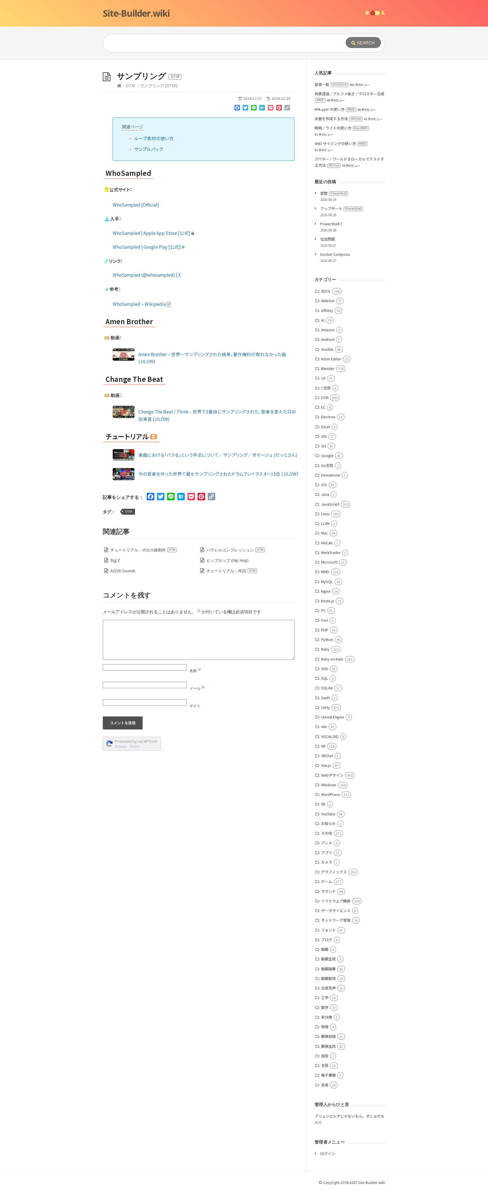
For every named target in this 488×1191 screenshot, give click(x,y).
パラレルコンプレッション (234, 550)
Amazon (328, 329)
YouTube (328, 814)
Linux (325, 513)
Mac (324, 533)
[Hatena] (262, 109)
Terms (134, 746)
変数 (333, 193)
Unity (325, 707)
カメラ (326, 862)
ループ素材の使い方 (154, 138)
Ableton (327, 300)
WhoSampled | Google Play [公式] (147, 247)
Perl (324, 620)
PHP (324, 630)
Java (325, 494)
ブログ (326, 939)
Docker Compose (335, 254)
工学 (324, 997)
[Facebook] (237, 109)
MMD (325, 571)
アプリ (326, 852)
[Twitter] (245, 109)
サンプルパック (148, 149)
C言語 (326, 388)
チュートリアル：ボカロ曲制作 (142, 550)
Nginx (325, 591)
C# (323, 378)
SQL (324, 678)
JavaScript (330, 504)
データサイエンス (335, 910)
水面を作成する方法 (338, 118)
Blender (327, 368)
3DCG (325, 291)
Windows (328, 784)
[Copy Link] (287, 109)
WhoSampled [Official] (136, 205)
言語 (324, 1065)
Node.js (327, 600)
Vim (324, 726)
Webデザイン (332, 775)
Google (327, 455)
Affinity (327, 310)
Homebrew (330, 475)
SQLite (327, 687)
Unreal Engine (332, 717)
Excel (325, 426)
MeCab (327, 542)
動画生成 (328, 959)
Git (323, 446)
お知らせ (328, 823)
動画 (324, 949)
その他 (326, 833)
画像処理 (328, 1036)
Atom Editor (331, 358)
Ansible (327, 349)
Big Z (115, 560)
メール (197, 688)
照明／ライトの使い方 (341, 128)
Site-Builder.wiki (136, 13)
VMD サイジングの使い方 (340, 143)
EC (323, 407)
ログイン (327, 1153)
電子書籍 (328, 1075)
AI (322, 320)
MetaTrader (331, 552)
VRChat (327, 755)
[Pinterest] (279, 109)
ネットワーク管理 (335, 920)
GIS (324, 436)
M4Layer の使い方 (335, 109)
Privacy (121, 746)
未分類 (326, 1017)
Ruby (325, 649)
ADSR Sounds (123, 570)
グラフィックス (334, 871)
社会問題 (327, 239)
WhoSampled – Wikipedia (140, 304)
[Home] (119, 85)
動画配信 (328, 978)
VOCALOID (330, 736)
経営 (324, 1055)
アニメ (326, 842)
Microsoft (329, 562)
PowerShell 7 (331, 223)
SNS (324, 668)
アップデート (340, 208)
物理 (324, 1026)
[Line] (254, 109)
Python (327, 639)
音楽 (324, 1085)
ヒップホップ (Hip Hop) (227, 560)
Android (327, 339)
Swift (325, 697)
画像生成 (328, 1046)
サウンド (328, 891)
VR (323, 746)
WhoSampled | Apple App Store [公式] (152, 233)
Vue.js (326, 765)
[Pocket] (270, 109)
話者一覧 (331, 84)
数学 (324, 1007)
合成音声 (328, 988)
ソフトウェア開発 (335, 901)
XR (323, 804)
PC (323, 610)
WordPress (330, 794)
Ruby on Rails (332, 659)
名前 (195, 670)
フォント (328, 930)
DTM (130, 85)
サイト (195, 705)
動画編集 (328, 968)
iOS (324, 484)
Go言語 (327, 465)
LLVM (325, 523)
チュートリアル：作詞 (231, 570)
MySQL (327, 581)
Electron (328, 416)
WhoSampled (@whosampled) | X (147, 275)
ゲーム (326, 881)
